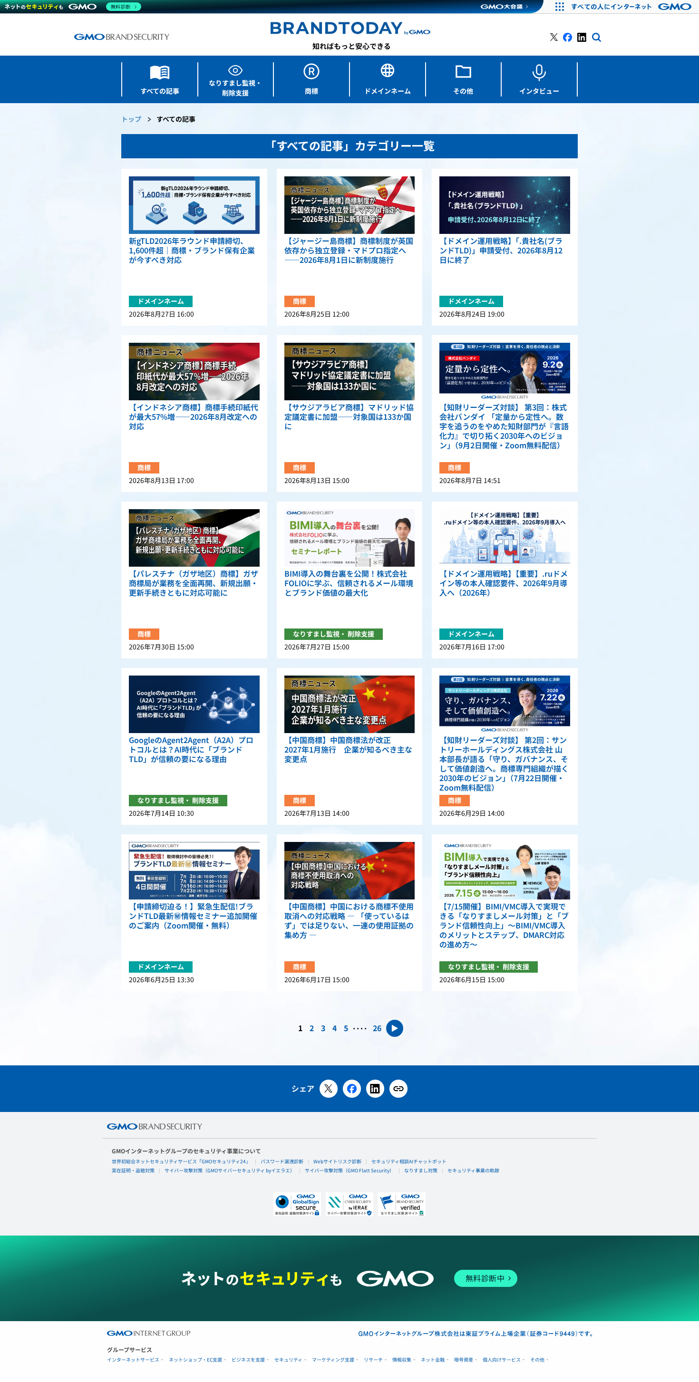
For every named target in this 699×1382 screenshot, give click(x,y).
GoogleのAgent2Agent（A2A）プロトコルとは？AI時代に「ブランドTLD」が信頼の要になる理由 (191, 749)
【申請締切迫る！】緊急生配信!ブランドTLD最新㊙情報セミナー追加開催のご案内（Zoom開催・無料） (193, 916)
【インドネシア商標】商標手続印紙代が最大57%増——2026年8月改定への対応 (193, 417)
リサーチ (373, 1360)
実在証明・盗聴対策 (133, 1170)
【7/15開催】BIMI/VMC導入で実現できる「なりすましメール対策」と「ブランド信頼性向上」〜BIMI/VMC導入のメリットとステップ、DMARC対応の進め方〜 (504, 925)
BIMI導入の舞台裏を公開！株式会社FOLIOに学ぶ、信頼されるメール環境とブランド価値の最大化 (348, 583)
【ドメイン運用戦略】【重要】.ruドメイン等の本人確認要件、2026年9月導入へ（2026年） (503, 583)
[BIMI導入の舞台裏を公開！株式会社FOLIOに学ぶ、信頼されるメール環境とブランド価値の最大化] (349, 538)
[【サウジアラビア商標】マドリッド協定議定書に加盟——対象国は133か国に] (349, 371)
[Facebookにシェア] (352, 1089)
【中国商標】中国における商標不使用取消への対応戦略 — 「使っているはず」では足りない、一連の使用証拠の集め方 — (349, 921)
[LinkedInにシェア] (375, 1089)
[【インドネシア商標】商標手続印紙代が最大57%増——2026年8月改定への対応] (194, 371)
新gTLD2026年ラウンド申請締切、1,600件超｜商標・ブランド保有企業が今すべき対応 (192, 250)
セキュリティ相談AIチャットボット (409, 1161)
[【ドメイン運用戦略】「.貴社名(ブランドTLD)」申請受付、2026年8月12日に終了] (504, 205)
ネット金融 (433, 1360)
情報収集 (401, 1360)
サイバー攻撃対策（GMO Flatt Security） (349, 1170)
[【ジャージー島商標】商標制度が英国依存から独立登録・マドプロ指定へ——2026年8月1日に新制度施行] (349, 205)
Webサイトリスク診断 (337, 1161)
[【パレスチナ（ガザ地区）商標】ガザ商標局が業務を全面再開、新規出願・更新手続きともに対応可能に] (194, 538)
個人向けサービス (502, 1360)
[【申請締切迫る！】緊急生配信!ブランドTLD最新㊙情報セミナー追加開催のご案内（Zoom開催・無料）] (194, 870)
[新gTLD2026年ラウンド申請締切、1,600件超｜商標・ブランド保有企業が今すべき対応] (194, 205)
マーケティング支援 (333, 1360)
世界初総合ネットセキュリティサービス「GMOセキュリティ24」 (181, 1161)
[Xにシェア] (329, 1089)
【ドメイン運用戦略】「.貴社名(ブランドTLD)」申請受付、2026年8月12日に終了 (501, 250)
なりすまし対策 (420, 1170)
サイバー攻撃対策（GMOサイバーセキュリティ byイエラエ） (230, 1170)
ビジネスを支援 (248, 1360)
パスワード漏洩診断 (282, 1161)
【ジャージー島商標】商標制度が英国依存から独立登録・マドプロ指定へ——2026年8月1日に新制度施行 (348, 250)
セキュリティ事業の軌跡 (473, 1170)
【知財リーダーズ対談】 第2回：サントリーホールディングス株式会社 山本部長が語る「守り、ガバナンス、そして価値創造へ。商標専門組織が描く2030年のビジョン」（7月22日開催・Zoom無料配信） (504, 763)
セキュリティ (288, 1360)
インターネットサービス (133, 1360)
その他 (537, 1360)
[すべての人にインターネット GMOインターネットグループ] (632, 6)
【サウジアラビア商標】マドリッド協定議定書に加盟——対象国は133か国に (349, 417)
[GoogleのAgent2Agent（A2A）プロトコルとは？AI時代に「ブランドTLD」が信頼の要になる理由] (194, 704)
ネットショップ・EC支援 (195, 1360)
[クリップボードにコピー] (398, 1089)
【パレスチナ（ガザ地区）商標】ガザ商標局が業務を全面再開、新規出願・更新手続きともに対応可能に (193, 583)
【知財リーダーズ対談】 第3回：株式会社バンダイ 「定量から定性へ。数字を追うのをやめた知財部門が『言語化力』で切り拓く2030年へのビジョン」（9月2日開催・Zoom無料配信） (504, 426)
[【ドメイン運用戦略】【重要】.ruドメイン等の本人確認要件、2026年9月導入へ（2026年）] (504, 538)
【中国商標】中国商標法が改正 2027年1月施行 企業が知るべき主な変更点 (348, 749)
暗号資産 (463, 1360)
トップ (131, 120)
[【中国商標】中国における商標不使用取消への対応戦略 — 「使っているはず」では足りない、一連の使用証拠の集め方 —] (349, 870)
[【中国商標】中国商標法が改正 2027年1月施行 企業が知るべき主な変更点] (349, 704)
